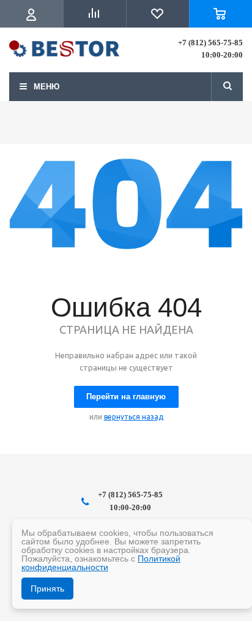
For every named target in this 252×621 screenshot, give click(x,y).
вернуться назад (133, 417)
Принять (47, 588)
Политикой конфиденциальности (100, 563)
